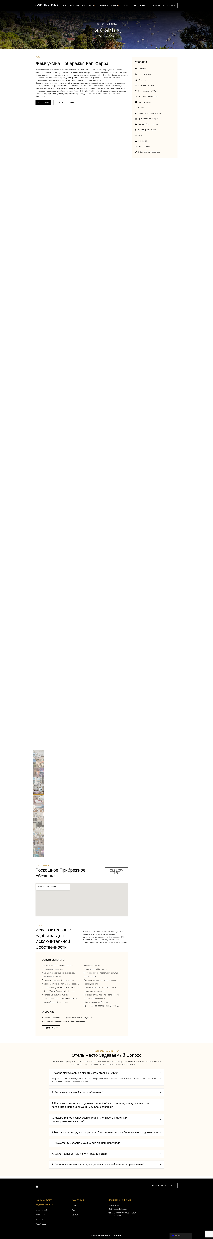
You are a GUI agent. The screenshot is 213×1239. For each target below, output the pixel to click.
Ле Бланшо (40, 1215)
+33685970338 (114, 1205)
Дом (64, 5)
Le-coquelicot (41, 1210)
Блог (134, 5)
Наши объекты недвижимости (82, 5)
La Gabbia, (40, 1219)
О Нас (126, 5)
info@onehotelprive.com (118, 1209)
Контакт (143, 5)
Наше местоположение (109, 5)
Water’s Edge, (41, 1224)
